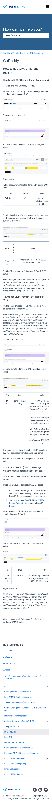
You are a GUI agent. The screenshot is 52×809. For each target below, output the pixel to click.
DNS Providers (36, 53)
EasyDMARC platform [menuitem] (13, 774)
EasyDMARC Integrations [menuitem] (15, 758)
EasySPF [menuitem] (8, 737)
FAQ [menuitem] (6, 686)
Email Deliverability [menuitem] (12, 769)
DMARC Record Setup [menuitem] (14, 742)
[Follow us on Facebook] (35, 790)
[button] (47, 686)
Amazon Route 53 (10, 663)
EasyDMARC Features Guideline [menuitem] (18, 697)
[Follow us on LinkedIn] (40, 790)
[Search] (46, 35)
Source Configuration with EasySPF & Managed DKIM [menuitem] (25, 709)
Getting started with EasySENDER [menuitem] (19, 721)
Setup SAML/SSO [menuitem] (12, 726)
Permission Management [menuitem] (15, 716)
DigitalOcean (8, 650)
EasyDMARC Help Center (14, 53)
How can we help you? (22, 29)
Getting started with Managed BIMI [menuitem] (19, 748)
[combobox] (23, 35)
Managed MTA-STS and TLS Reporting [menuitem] (21, 753)
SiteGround (7, 657)
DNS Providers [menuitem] (11, 732)
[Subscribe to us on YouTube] (46, 790)
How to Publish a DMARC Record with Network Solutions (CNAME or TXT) (25, 677)
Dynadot (6, 670)
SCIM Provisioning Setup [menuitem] (15, 763)
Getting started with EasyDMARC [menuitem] (18, 692)
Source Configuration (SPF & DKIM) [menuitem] (19, 702)
